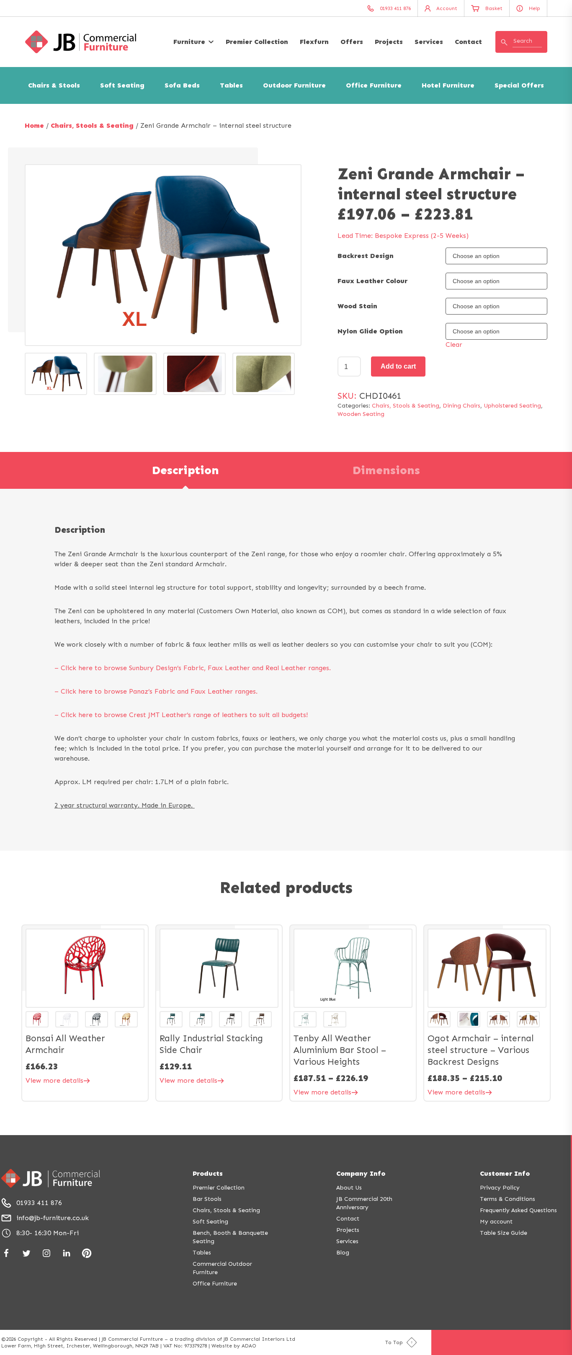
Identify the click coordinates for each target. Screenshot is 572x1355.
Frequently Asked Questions (518, 1210)
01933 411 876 (39, 1203)
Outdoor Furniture (294, 85)
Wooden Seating (361, 414)
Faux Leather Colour (372, 281)
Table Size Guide (503, 1232)
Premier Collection (257, 42)
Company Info (360, 1173)
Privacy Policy (500, 1187)
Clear (454, 344)
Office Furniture (374, 85)
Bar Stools (207, 1199)
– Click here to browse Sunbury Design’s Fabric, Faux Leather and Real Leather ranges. (192, 668)
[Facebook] (6, 1253)
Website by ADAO (233, 1346)
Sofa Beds (182, 85)
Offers (351, 42)
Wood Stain (357, 306)
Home (34, 125)
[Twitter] (26, 1253)
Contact (468, 42)
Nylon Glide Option (370, 331)
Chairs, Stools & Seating (92, 125)
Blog (342, 1252)
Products (208, 1173)
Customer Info (505, 1173)
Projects (389, 42)
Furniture (189, 42)
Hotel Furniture (448, 85)
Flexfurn (314, 42)
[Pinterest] (87, 1253)
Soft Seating (122, 85)
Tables (231, 85)
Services (429, 42)
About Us (349, 1187)
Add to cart (398, 366)
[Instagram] (46, 1253)
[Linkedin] (67, 1253)
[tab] (185, 470)
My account (496, 1221)
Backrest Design (366, 256)
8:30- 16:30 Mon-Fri (47, 1233)
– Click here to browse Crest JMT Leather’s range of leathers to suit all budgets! (181, 715)
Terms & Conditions (507, 1199)
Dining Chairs (461, 405)
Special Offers (519, 85)
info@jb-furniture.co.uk (52, 1218)
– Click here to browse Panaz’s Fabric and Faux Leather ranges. (156, 691)
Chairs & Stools (54, 85)
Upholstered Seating (512, 405)
